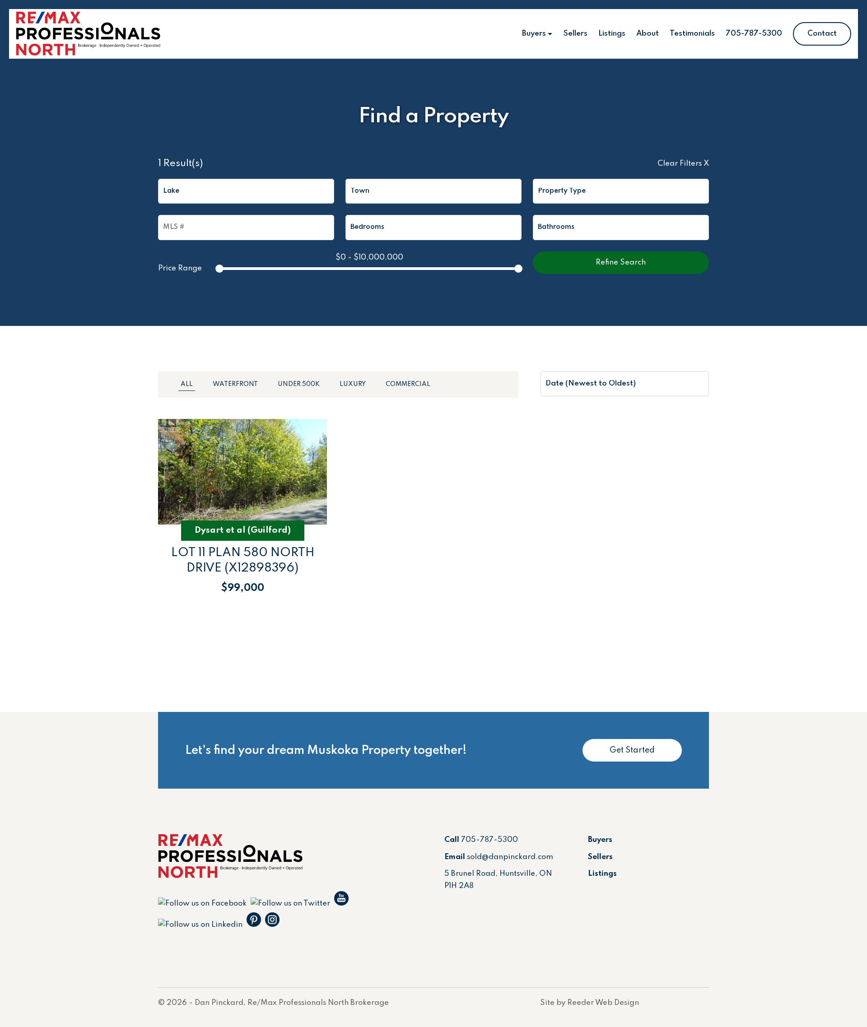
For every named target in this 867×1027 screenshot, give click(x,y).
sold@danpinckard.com (510, 857)
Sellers (575, 33)
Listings (611, 33)
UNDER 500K (299, 384)
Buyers (534, 33)
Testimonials (692, 33)
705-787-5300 (754, 33)
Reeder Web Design (603, 1003)
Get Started (632, 750)
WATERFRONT (235, 384)
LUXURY (353, 384)
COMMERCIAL (408, 384)
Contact (822, 33)
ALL (187, 384)
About (647, 33)
